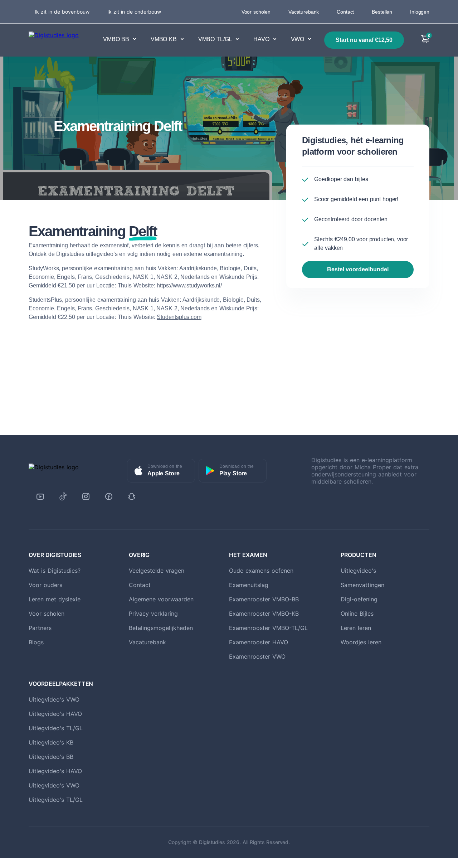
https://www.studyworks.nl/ (189, 285)
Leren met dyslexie (55, 599)
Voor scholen (256, 12)
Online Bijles (357, 613)
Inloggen (419, 12)
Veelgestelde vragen (156, 570)
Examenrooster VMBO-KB (264, 613)
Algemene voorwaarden (161, 599)
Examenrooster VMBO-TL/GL (268, 627)
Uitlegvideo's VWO (54, 699)
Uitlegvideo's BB (51, 756)
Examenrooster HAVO (258, 642)
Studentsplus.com (179, 317)
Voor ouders (45, 584)
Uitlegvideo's (358, 570)
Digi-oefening (359, 599)
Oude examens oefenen (261, 570)
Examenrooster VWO (257, 656)
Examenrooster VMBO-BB (264, 599)
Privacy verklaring (153, 613)
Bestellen (382, 12)
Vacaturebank (303, 12)
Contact (345, 12)
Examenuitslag (248, 584)
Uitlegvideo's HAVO (55, 713)
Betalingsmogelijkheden (161, 627)
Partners (40, 627)
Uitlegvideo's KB (51, 742)
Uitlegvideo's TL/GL (56, 728)
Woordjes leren (361, 642)
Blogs (36, 642)
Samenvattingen (362, 584)
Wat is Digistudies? (55, 570)
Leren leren (356, 627)
